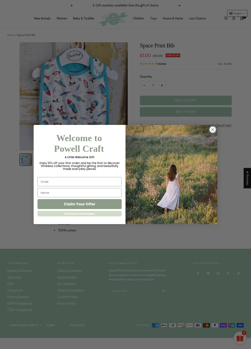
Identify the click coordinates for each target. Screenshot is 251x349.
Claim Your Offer (79, 204)
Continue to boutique (79, 213)
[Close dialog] (212, 129)
